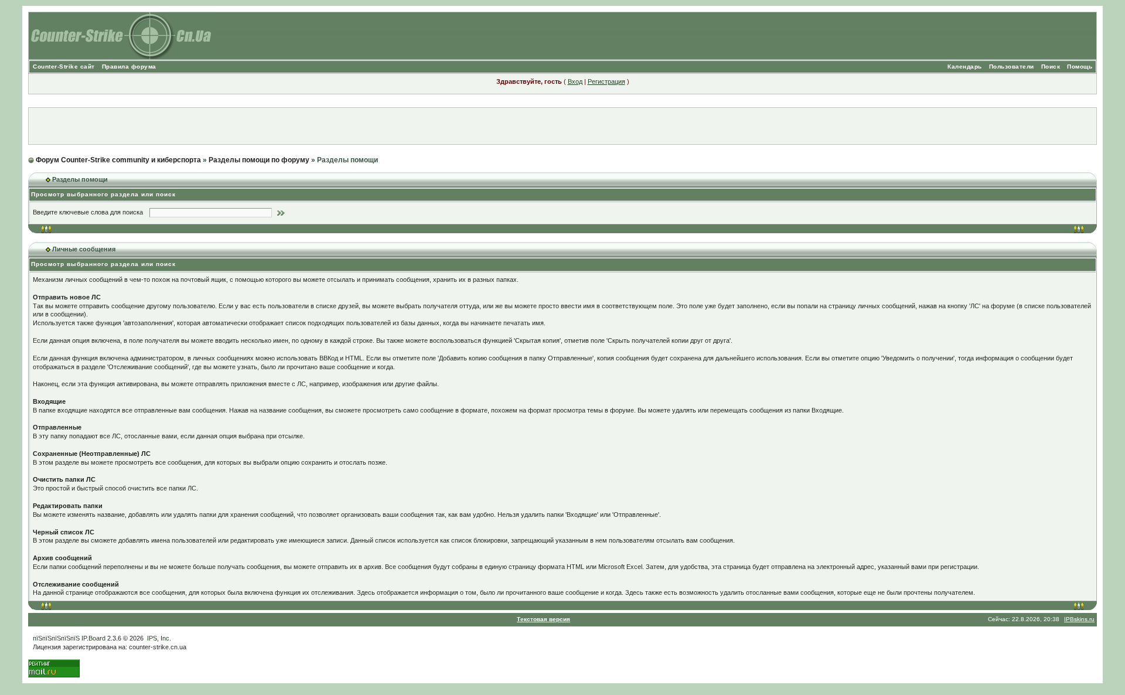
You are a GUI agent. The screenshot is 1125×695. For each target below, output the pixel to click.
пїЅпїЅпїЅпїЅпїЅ (56, 638)
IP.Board (93, 638)
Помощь (1079, 66)
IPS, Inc (158, 638)
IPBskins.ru (1079, 619)
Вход (575, 81)
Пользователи (1011, 66)
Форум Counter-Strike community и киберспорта (118, 160)
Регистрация (606, 81)
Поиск (1051, 66)
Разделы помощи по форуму (259, 160)
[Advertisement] (562, 126)
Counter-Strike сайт (64, 66)
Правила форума (129, 66)
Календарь (964, 66)
